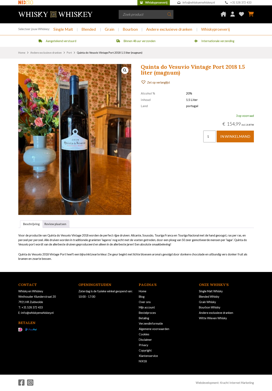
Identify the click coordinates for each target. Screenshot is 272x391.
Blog (142, 296)
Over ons (145, 302)
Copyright (145, 350)
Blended (88, 29)
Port (69, 52)
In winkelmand (235, 136)
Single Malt (63, 29)
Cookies (144, 334)
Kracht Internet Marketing (237, 382)
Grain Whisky (207, 302)
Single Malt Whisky (211, 291)
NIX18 (143, 361)
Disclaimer (145, 339)
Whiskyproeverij (156, 2)
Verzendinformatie (151, 323)
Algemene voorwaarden (154, 329)
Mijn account (147, 307)
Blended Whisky (209, 296)
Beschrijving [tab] (31, 224)
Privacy (143, 345)
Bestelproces (147, 312)
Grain (109, 29)
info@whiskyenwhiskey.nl (37, 312)
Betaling (144, 318)
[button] (124, 70)
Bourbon (130, 29)
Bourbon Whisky (209, 307)
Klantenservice (148, 356)
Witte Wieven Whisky (213, 318)
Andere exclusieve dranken (169, 29)
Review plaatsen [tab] (55, 224)
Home (21, 52)
